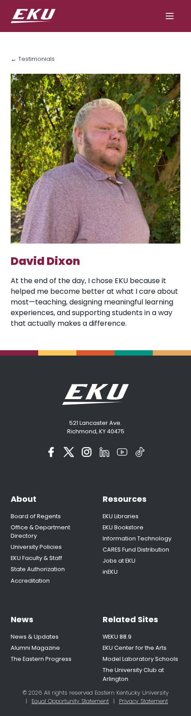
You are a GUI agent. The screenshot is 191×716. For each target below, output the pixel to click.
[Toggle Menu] (169, 16)
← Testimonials (33, 59)
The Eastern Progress (41, 659)
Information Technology (137, 538)
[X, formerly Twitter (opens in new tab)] (69, 452)
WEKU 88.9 (117, 636)
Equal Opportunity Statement (70, 701)
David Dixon (45, 261)
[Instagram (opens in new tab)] (86, 452)
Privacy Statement (143, 701)
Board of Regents (36, 516)
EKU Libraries (121, 516)
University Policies (36, 547)
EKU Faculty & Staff (36, 558)
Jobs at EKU (119, 560)
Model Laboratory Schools (140, 659)
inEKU (110, 572)
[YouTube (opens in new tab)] (122, 452)
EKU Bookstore (123, 527)
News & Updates (35, 636)
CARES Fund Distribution (136, 549)
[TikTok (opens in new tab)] (140, 452)
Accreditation (30, 580)
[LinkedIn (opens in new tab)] (104, 452)
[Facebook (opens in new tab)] (51, 452)
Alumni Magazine (35, 648)
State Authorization (38, 569)
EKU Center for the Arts (135, 648)
